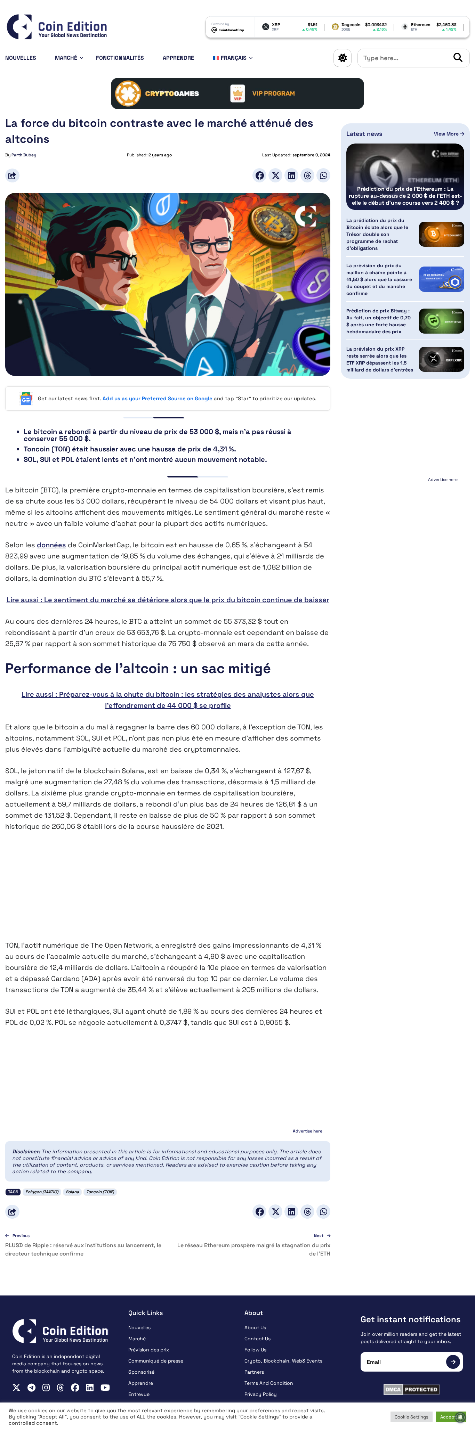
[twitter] (16, 1387)
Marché (66, 58)
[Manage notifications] (460, 1417)
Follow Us (255, 1350)
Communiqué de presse (155, 1361)
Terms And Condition (268, 1383)
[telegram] (31, 1387)
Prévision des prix (148, 1350)
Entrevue (139, 1394)
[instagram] (46, 1387)
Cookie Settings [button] (411, 1417)
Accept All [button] (451, 1417)
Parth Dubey (23, 155)
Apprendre (178, 58)
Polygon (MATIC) (41, 1192)
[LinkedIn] (291, 175)
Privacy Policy (260, 1394)
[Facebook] (259, 175)
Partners (254, 1372)
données (51, 544)
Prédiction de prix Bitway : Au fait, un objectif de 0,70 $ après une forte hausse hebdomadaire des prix (378, 321)
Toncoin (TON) (100, 1192)
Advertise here (307, 1131)
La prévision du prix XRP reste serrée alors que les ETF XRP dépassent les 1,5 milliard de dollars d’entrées (379, 359)
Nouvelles (20, 58)
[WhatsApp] (323, 175)
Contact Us (257, 1338)
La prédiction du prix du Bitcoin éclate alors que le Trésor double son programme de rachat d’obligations (377, 234)
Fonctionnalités (120, 58)
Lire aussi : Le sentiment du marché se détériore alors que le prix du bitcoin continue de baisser (168, 599)
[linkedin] (90, 1387)
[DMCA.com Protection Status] (412, 1389)
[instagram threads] (60, 1387)
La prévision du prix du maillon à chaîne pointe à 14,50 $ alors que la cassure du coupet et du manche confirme (379, 279)
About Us (255, 1327)
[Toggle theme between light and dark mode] (342, 58)
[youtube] (105, 1387)
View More (447, 134)
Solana (72, 1192)
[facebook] (75, 1387)
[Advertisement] (167, 891)
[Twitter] (275, 175)
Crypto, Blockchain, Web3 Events (283, 1361)
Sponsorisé (141, 1372)
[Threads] (307, 175)
